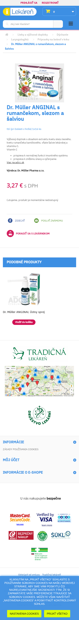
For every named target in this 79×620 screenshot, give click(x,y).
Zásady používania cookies (21, 449)
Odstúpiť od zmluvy (29, 574)
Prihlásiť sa (29, 2)
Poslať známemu (52, 220)
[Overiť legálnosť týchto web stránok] (39, 554)
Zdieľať (19, 220)
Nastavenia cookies (24, 613)
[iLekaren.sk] (20, 12)
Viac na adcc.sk (15, 162)
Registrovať (50, 2)
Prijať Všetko (57, 613)
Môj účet (11, 460)
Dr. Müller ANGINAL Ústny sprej (24, 312)
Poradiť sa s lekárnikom (33, 233)
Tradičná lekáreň (51, 574)
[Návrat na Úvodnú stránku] (6, 34)
